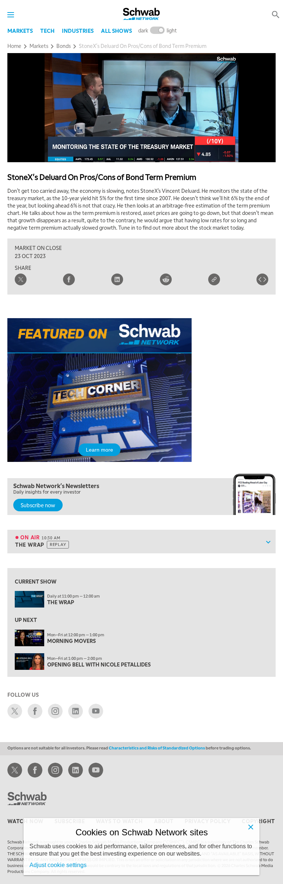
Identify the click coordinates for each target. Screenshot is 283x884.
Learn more (99, 450)
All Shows (116, 30)
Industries (78, 30)
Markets (20, 30)
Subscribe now (38, 505)
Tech (47, 30)
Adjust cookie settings (58, 865)
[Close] (251, 827)
